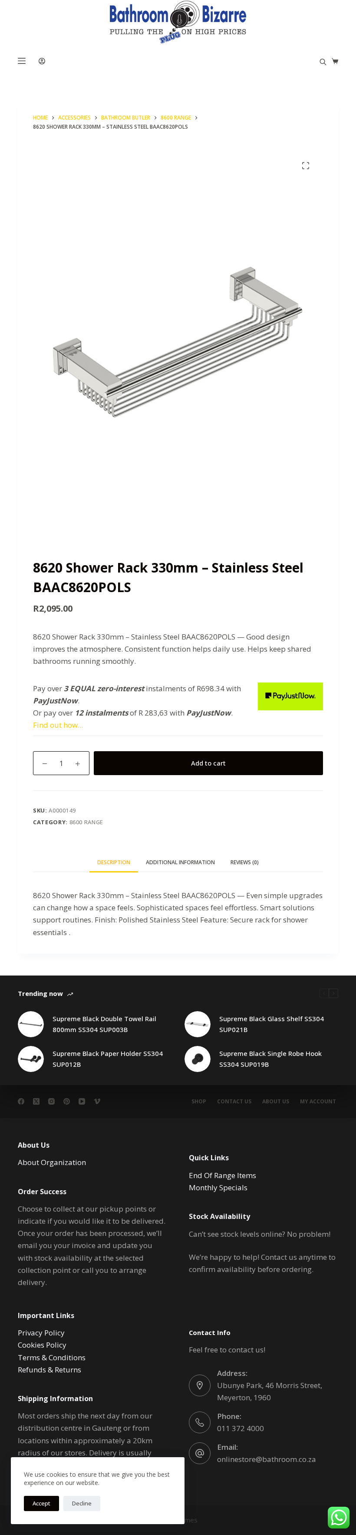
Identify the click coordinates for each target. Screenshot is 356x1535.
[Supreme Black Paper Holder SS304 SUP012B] (31, 1059)
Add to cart (208, 763)
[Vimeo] (97, 1101)
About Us (275, 1101)
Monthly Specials (218, 1187)
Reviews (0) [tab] (245, 862)
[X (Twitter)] (36, 1101)
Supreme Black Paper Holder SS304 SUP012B (108, 1059)
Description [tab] (113, 862)
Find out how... (58, 725)
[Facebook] (21, 1101)
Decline (82, 1503)
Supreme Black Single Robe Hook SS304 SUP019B (270, 1059)
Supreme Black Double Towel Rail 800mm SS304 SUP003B (104, 1024)
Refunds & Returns (49, 1370)
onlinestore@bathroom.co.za (266, 1459)
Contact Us (234, 1101)
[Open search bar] (323, 61)
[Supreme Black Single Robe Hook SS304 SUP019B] (198, 1059)
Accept (41, 1503)
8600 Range (86, 822)
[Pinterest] (66, 1101)
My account (318, 1101)
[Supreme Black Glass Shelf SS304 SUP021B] (198, 1024)
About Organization (52, 1162)
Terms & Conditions (52, 1357)
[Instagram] (51, 1101)
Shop (198, 1101)
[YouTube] (82, 1101)
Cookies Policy (42, 1345)
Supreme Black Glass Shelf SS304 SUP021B (271, 1024)
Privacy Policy (41, 1333)
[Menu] (22, 61)
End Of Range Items (222, 1175)
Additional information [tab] (180, 862)
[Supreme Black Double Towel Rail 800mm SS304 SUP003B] (31, 1024)
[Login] (42, 61)
